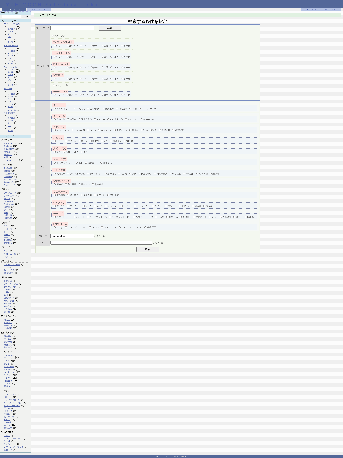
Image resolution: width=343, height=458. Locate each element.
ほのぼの (11, 29)
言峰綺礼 (8, 422)
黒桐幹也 (8, 325)
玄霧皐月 (8, 342)
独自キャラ (9, 182)
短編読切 (8, 154)
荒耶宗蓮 (8, 347)
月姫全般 (8, 168)
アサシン (8, 355)
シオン (7, 198)
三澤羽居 (8, 229)
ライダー (8, 375)
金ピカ (7, 425)
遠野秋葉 (8, 218)
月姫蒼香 (8, 240)
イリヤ (7, 361)
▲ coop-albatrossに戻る (321, 10)
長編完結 (8, 146)
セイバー (8, 369)
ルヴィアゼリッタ (12, 405)
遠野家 (7, 171)
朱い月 (7, 312)
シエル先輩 (9, 196)
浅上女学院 (9, 174)
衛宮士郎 (8, 381)
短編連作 (8, 152)
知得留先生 (9, 273)
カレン (7, 364)
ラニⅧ (7, 441)
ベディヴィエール (12, 400)
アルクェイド (10, 193)
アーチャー (9, 358)
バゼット (8, 397)
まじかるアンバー (12, 264)
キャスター (9, 366)
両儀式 (7, 320)
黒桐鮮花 (8, 328)
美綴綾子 (8, 414)
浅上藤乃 (8, 339)
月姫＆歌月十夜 (11, 45)
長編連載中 (9, 149)
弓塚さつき (9, 204)
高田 (6, 295)
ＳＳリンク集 (10, 110)
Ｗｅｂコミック (11, 143)
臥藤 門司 (8, 450)
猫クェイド (9, 270)
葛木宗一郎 (9, 417)
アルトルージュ (11, 284)
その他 (10, 42)
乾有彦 (7, 234)
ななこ (7, 226)
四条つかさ (9, 298)
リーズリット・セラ (13, 403)
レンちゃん (9, 201)
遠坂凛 (7, 383)
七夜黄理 (8, 309)
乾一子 (7, 232)
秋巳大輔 (8, 345)
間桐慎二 (8, 428)
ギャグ (10, 31)
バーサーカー (10, 372)
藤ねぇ (7, 419)
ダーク (10, 34)
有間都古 (8, 243)
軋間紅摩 (8, 281)
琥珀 (6, 210)
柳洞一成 (8, 411)
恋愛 (9, 37)
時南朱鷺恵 (9, 301)
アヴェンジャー (11, 394)
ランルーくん (10, 444)
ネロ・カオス (10, 254)
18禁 (6, 157)
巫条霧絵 (8, 336)
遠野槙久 (8, 289)
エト (6, 267)
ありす (7, 435)
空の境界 (8, 88)
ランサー (8, 378)
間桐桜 (7, 386)
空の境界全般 (10, 179)
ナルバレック (10, 286)
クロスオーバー (11, 160)
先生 (6, 237)
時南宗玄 (8, 303)
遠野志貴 (8, 215)
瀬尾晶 (7, 207)
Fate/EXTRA (9, 113)
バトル (10, 39)
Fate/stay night (10, 67)
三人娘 (7, 408)
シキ (6, 251)
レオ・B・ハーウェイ (13, 447)
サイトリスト (39, 9)
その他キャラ (10, 185)
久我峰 (7, 292)
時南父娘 (8, 306)
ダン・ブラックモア (13, 438)
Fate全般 (8, 176)
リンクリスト (14, 9)
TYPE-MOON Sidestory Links (50, 4)
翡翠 (6, 212)
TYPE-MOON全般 (12, 24)
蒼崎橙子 (8, 322)
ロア (6, 257)
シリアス (11, 26)
